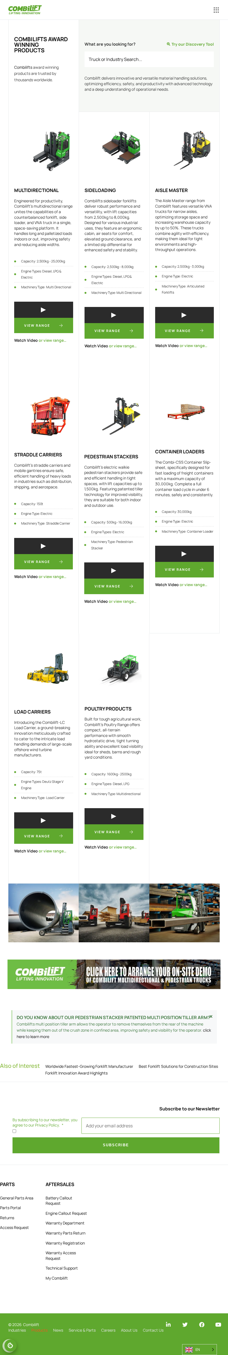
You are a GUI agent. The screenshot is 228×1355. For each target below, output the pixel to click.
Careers (108, 1330)
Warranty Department (65, 1223)
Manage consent (10, 1345)
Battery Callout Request (59, 1200)
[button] (195, 10)
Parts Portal (10, 1207)
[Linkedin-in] (168, 1324)
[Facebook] (201, 1324)
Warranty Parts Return (65, 1233)
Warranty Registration (65, 1243)
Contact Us (153, 1330)
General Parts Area (16, 1198)
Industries (17, 1330)
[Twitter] (185, 1324)
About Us (129, 1330)
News (58, 1330)
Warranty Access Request (61, 1255)
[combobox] (149, 59)
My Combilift (57, 1278)
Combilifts (23, 67)
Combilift (31, 1324)
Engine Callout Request (66, 1213)
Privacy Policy (47, 1125)
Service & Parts (82, 1330)
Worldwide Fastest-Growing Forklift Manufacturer (89, 1066)
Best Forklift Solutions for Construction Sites (178, 1066)
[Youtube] (218, 1324)
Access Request (14, 1227)
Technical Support (62, 1268)
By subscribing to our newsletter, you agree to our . (45, 1122)
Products (39, 1330)
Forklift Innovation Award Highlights (76, 1073)
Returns (7, 1217)
